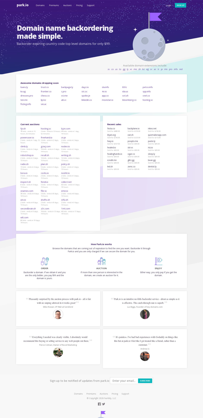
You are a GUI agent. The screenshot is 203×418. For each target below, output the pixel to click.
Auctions (67, 5)
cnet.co (146, 95)
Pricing (79, 5)
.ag (147, 69)
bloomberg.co (129, 99)
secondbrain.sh (28, 208)
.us (116, 69)
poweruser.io (27, 137)
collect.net (66, 181)
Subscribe (145, 381)
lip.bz (43, 99)
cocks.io (45, 172)
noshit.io (65, 172)
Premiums (54, 5)
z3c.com (45, 208)
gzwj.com (46, 146)
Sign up (180, 5)
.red (180, 69)
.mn (165, 69)
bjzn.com (65, 128)
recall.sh (45, 155)
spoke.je (86, 95)
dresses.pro (27, 95)
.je (161, 69)
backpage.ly (67, 87)
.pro (170, 69)
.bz (143, 69)
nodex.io (65, 146)
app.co (105, 95)
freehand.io (46, 137)
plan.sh (44, 164)
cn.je (63, 137)
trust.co (45, 87)
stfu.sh (64, 199)
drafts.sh (45, 199)
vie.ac (44, 104)
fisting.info (26, 104)
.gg (123, 69)
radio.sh (25, 164)
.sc (151, 69)
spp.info (147, 91)
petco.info (148, 87)
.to (120, 69)
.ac (155, 69)
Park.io (23, 5)
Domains (40, 5)
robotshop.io (27, 155)
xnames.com (27, 190)
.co (112, 69)
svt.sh (125, 95)
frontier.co (46, 91)
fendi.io (44, 181)
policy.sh (65, 164)
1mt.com (65, 208)
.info (176, 69)
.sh (139, 69)
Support (91, 5)
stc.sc (84, 91)
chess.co (45, 95)
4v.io (104, 91)
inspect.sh (26, 181)
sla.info (105, 87)
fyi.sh (23, 128)
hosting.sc (148, 99)
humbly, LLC (110, 398)
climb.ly (24, 146)
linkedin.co (87, 99)
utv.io (23, 199)
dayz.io (85, 87)
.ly (127, 69)
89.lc (124, 87)
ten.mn (24, 99)
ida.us (125, 91)
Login (168, 5)
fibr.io (44, 190)
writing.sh (66, 155)
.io (108, 69)
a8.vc (63, 99)
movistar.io (107, 99)
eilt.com (24, 217)
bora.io (24, 172)
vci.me (64, 95)
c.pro (63, 91)
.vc (131, 69)
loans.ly (24, 87)
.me (135, 69)
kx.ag (23, 91)
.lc (158, 69)
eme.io (64, 190)
